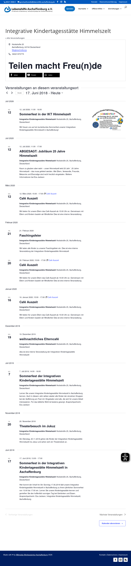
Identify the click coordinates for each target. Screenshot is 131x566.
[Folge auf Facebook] (115, 560)
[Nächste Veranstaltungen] (11, 92)
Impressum (123, 555)
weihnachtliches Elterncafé (39, 339)
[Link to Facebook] (57, 2)
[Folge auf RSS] (126, 560)
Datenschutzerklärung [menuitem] (108, 2)
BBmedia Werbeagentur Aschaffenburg (32, 555)
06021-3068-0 (11, 2)
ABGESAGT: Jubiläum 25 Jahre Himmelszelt (42, 153)
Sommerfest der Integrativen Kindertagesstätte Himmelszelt (41, 378)
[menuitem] (70, 8)
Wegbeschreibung (19, 50)
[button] (17, 75)
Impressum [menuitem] (123, 2)
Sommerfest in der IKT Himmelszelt (45, 114)
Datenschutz (112, 555)
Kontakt (102, 555)
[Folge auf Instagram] (120, 560)
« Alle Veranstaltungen (15, 38)
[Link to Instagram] (61, 2)
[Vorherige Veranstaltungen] (6, 92)
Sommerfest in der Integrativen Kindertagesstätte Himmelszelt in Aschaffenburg (43, 467)
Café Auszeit (28, 198)
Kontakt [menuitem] (94, 2)
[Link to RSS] (65, 2)
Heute (19, 93)
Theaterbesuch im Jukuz (37, 426)
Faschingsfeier (30, 235)
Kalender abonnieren (111, 523)
